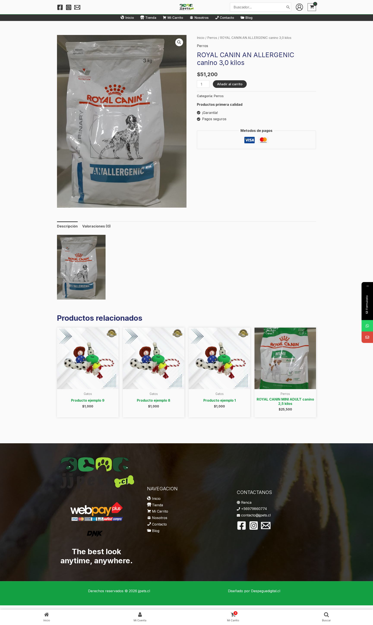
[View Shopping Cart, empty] (312, 7)
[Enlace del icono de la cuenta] (299, 7)
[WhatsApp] (367, 325)
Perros (212, 38)
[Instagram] (69, 7)
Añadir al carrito (229, 84)
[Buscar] (288, 7)
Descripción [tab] (67, 226)
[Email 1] (77, 7)
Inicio (200, 38)
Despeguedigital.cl (265, 591)
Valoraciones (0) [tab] (96, 226)
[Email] (367, 337)
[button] (179, 42)
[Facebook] (60, 7)
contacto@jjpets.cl (256, 515)
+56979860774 (254, 509)
